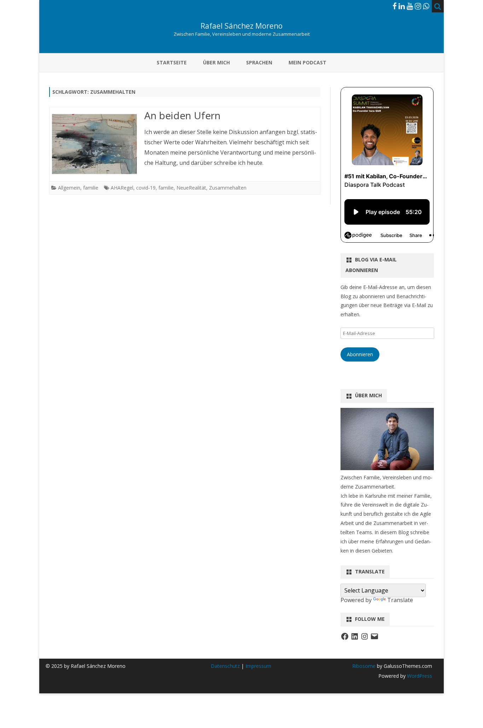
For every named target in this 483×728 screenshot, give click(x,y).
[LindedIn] (401, 6)
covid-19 (146, 187)
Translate (400, 600)
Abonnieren (360, 354)
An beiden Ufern (182, 115)
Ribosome (364, 666)
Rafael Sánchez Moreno (241, 26)
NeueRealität (191, 187)
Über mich (216, 62)
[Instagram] (418, 6)
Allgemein (69, 187)
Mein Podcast (307, 62)
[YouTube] (410, 6)
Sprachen (259, 62)
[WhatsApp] (426, 6)
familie (90, 187)
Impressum (258, 666)
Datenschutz (226, 666)
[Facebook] (394, 6)
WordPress (419, 675)
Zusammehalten (227, 187)
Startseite (172, 62)
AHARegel (122, 187)
